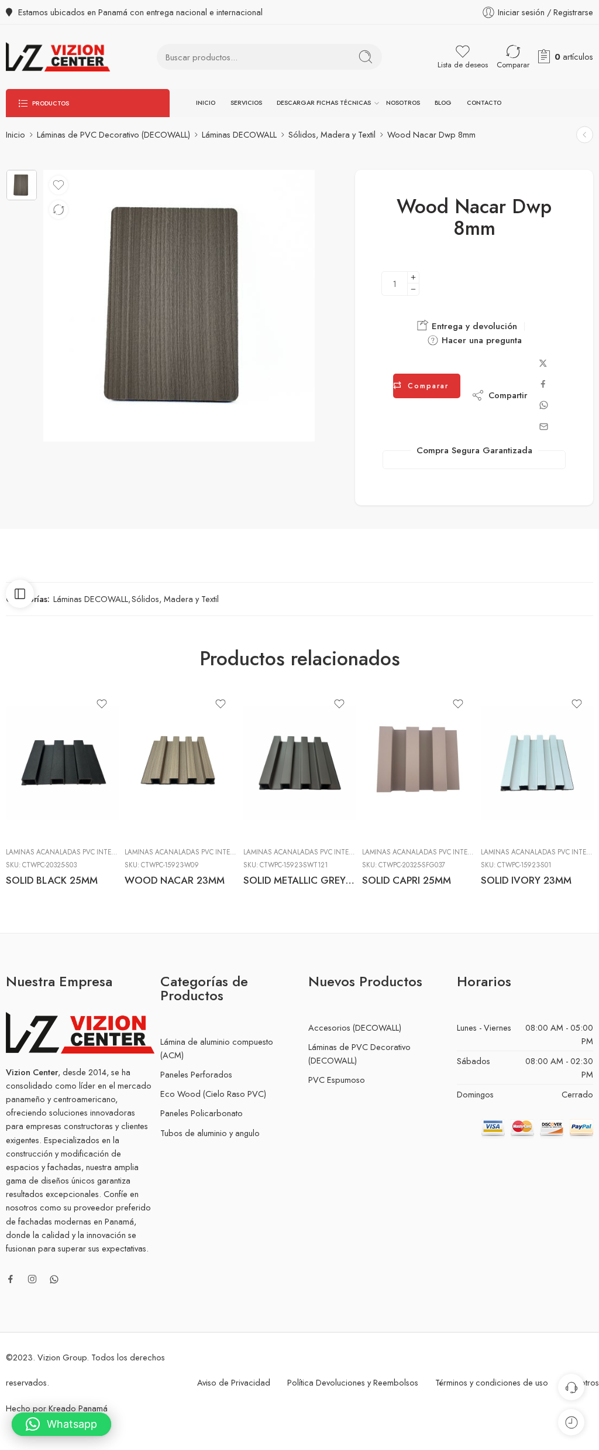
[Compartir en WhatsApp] (544, 405)
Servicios (246, 102)
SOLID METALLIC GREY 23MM (299, 880)
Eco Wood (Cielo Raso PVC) (213, 1094)
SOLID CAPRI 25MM (406, 880)
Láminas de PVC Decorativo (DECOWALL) (113, 134)
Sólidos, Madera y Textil (332, 134)
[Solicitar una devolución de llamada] (571, 1387)
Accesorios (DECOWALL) (354, 1027)
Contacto (484, 102)
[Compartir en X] (543, 363)
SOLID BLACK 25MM (52, 880)
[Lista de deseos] (58, 185)
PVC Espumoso (336, 1079)
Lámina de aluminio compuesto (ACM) (216, 1048)
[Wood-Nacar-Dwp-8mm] (21, 185)
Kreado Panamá (78, 1408)
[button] (61, 1424)
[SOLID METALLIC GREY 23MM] (299, 763)
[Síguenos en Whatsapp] (54, 1279)
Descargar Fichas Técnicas (324, 102)
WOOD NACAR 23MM (175, 880)
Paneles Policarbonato (201, 1113)
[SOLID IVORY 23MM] (537, 763)
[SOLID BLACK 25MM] (62, 763)
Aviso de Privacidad (233, 1382)
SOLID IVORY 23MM (526, 880)
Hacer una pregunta (480, 340)
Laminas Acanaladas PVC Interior (66, 852)
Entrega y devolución (473, 326)
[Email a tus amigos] (544, 427)
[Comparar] (58, 209)
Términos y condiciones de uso (491, 1382)
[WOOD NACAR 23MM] (181, 763)
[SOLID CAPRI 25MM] (418, 763)
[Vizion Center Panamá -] (58, 56)
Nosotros (403, 102)
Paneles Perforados (196, 1074)
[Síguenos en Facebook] (10, 1279)
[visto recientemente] (571, 1422)
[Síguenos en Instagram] (32, 1279)
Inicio (205, 102)
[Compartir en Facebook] (543, 383)
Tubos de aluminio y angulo (210, 1133)
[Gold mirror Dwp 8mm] (584, 134)
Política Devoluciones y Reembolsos (352, 1382)
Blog (443, 102)
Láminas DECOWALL (239, 134)
